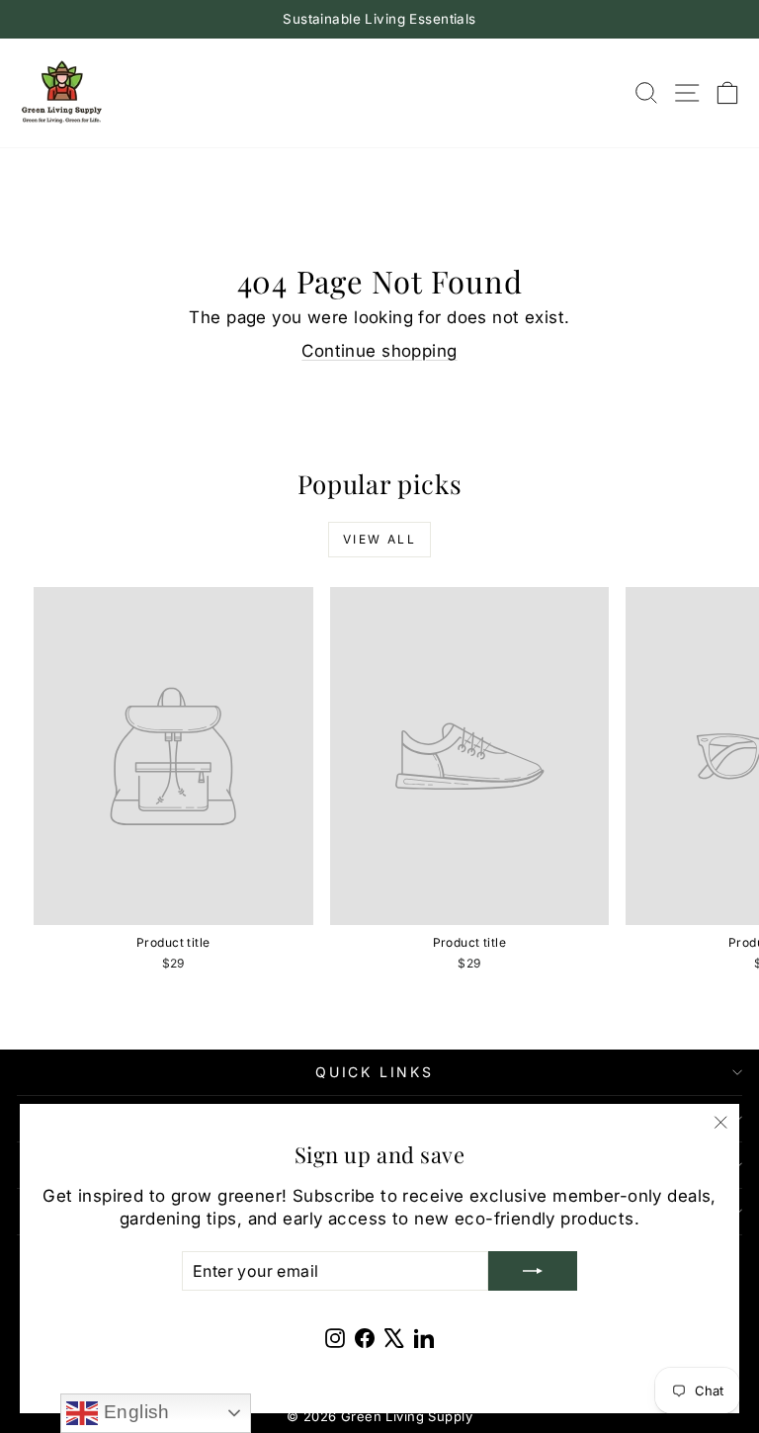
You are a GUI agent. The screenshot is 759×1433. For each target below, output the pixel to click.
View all (379, 539)
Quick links (374, 1071)
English (133, 1411)
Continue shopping (379, 351)
